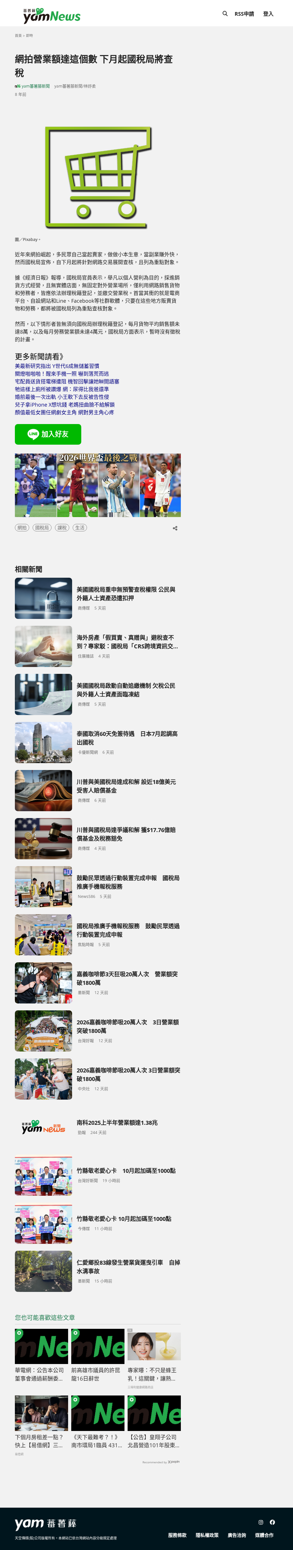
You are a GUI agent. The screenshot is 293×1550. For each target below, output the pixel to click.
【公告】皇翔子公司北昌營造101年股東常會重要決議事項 (154, 1442)
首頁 (18, 35)
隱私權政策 (207, 1535)
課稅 (62, 527)
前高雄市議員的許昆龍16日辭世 (95, 1374)
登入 (268, 13)
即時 (29, 35)
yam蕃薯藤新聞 (36, 86)
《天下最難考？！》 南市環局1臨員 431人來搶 (97, 1442)
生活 (79, 527)
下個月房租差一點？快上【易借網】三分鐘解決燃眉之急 (39, 1442)
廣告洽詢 (237, 1535)
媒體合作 (264, 1535)
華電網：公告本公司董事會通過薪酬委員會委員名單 (39, 1375)
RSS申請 (244, 13)
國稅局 (42, 527)
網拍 (22, 527)
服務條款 (177, 1535)
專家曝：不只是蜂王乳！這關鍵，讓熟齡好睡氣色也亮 (152, 1375)
